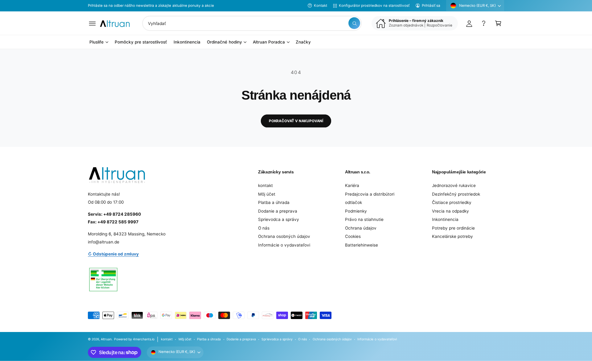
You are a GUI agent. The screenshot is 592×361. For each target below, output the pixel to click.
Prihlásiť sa (431, 5)
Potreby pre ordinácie (453, 228)
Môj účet (266, 194)
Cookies (353, 236)
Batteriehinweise (361, 245)
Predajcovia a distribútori (369, 194)
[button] (92, 23)
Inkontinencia (445, 219)
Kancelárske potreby (452, 236)
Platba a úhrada (274, 202)
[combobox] (251, 23)
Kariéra (352, 185)
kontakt (265, 185)
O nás (263, 228)
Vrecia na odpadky (450, 211)
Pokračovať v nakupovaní (296, 121)
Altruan (106, 339)
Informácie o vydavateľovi (284, 245)
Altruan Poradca (269, 42)
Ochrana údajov (360, 228)
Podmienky (356, 211)
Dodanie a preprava (277, 211)
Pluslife (96, 42)
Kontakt (320, 5)
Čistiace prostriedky (451, 202)
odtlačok (353, 202)
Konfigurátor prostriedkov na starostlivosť (374, 5)
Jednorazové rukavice (454, 185)
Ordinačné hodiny (224, 42)
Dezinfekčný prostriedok (456, 194)
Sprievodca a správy (278, 219)
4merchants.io (143, 339)
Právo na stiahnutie (364, 219)
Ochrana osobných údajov (284, 236)
